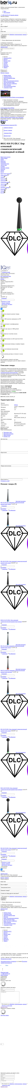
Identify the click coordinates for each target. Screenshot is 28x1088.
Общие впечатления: (6, 465)
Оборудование (7, 922)
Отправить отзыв (5, 480)
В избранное (12, 510)
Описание (3, 180)
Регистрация (7, 12)
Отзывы (6, 62)
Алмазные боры (8, 914)
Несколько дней (8, 432)
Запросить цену (6, 1085)
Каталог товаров (5, 72)
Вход (5, 11)
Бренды (5, 59)
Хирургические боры (9, 919)
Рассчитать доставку (7, 304)
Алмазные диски (8, 925)
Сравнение (4, 510)
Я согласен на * (14, 1004)
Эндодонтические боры (10, 923)
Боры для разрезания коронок (11, 918)
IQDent (2, 279)
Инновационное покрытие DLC (9, 125)
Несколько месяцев (8, 433)
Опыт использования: (6, 429)
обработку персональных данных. (18, 34)
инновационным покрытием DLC (9, 372)
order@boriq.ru (4, 975)
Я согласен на (14, 34)
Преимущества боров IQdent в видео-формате (12, 97)
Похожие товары (5, 187)
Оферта (5, 67)
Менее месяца (7, 435)
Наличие (3, 189)
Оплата (5, 63)
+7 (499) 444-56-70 (5, 973)
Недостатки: (4, 452)
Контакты (6, 66)
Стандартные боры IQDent (7, 108)
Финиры (6, 916)
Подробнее (3, 508)
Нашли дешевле (6, 303)
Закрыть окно (4, 47)
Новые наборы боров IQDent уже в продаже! (12, 117)
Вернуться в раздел (5, 173)
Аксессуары (4, 184)
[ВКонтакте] (1, 309)
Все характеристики (6, 276)
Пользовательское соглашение (8, 961)
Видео (2, 192)
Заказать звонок (14, 15)
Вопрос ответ (7, 60)
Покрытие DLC (8, 58)
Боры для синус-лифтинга (10, 921)
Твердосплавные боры (9, 915)
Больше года (7, 436)
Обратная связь (4, 972)
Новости (6, 64)
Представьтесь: (4, 479)
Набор (2, 177)
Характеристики (5, 182)
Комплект (3, 178)
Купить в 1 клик (6, 301)
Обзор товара (4, 175)
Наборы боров (4, 120)
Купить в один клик (7, 1005)
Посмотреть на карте (6, 959)
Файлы (2, 191)
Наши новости (4, 90)
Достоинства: (4, 439)
